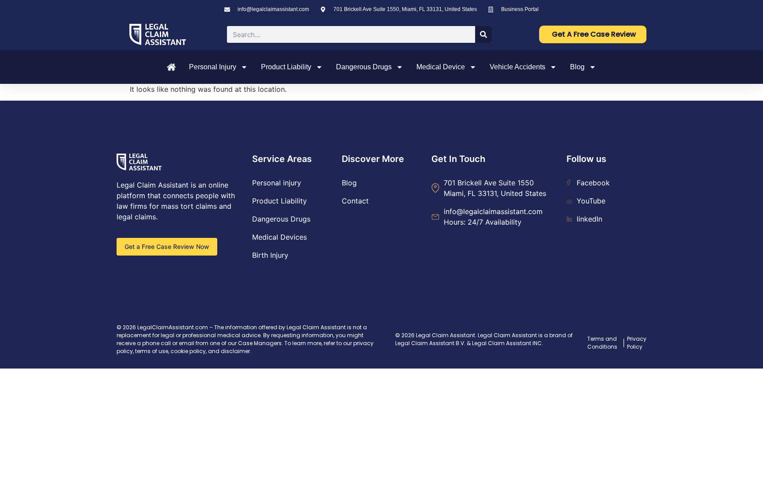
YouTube (591, 200)
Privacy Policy (636, 342)
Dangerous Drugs (364, 67)
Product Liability (286, 67)
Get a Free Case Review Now (167, 246)
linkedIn (589, 219)
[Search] (483, 34)
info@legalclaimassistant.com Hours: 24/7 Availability (493, 216)
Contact (355, 200)
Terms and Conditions (602, 342)
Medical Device (440, 67)
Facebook (593, 182)
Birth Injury (270, 255)
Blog (577, 67)
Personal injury (276, 182)
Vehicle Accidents (517, 67)
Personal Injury (212, 67)
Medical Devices (279, 237)
